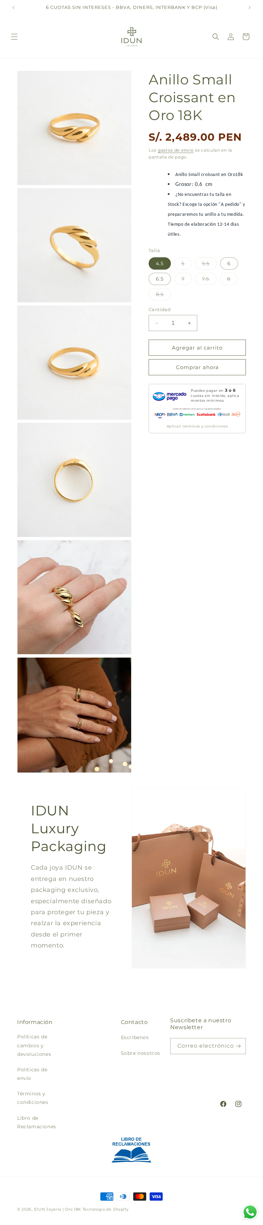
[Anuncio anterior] (13, 7)
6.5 (160, 279)
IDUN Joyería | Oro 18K (57, 1209)
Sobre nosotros (140, 1053)
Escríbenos (135, 1037)
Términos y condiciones (32, 1098)
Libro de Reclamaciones (36, 1122)
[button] (14, 36)
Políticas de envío (32, 1074)
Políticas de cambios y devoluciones (34, 1045)
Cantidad (160, 309)
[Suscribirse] (238, 1046)
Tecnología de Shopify (106, 1209)
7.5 (209, 280)
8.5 (163, 296)
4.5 (160, 263)
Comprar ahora (197, 367)
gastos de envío (176, 150)
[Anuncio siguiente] (249, 7)
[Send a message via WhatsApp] (250, 1212)
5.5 (209, 265)
